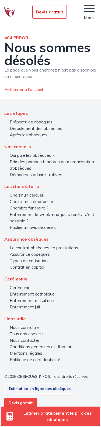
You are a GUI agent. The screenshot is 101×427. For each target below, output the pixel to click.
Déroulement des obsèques (36, 128)
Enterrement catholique (32, 294)
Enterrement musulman (32, 300)
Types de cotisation (29, 260)
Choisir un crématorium (31, 201)
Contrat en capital (27, 267)
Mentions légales (26, 353)
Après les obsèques (28, 134)
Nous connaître (24, 327)
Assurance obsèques (30, 254)
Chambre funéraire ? (29, 208)
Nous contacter (24, 340)
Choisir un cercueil (27, 195)
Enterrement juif (25, 306)
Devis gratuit (49, 12)
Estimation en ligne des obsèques (40, 388)
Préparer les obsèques (31, 121)
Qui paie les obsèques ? (32, 155)
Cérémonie (20, 287)
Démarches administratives (36, 174)
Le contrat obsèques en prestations (44, 247)
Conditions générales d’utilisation (41, 346)
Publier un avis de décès (33, 227)
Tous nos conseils (27, 333)
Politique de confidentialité (35, 359)
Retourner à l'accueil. (24, 89)
